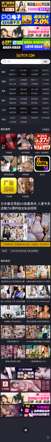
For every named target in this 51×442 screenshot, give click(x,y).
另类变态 (45, 93)
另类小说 (23, 112)
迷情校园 (12, 112)
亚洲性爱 (12, 89)
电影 (3, 91)
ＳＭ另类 (45, 84)
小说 (3, 110)
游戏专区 (45, 70)
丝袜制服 (23, 84)
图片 (3, 100)
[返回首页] (48, 437)
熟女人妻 (12, 84)
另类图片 (45, 103)
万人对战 (34, 70)
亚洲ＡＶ (12, 80)
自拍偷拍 (23, 80)
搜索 (45, 61)
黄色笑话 (34, 112)
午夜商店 (23, 118)
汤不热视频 (45, 118)
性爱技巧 (45, 112)
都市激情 (12, 108)
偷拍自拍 (23, 89)
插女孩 (12, 118)
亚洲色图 (23, 99)
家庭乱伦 (23, 108)
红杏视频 (12, 122)
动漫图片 (45, 99)
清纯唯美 (23, 103)
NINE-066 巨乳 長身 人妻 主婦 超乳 (24, 251)
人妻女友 (34, 108)
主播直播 (34, 84)
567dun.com (25, 55)
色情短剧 (23, 122)
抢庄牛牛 (45, 74)
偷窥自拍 (12, 99)
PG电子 (12, 70)
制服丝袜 (12, 93)
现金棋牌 (34, 74)
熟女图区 (34, 103)
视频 (3, 81)
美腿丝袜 (12, 103)
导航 (3, 119)
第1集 (4, 251)
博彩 (3, 72)
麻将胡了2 (12, 74)
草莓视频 (34, 118)
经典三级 (23, 93)
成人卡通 (34, 89)
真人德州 (23, 70)
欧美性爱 (45, 89)
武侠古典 (45, 108)
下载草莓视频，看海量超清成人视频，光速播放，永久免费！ (25, 244)
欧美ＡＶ (34, 80)
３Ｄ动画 (45, 80)
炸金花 (23, 74)
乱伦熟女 (34, 93)
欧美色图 (34, 99)
